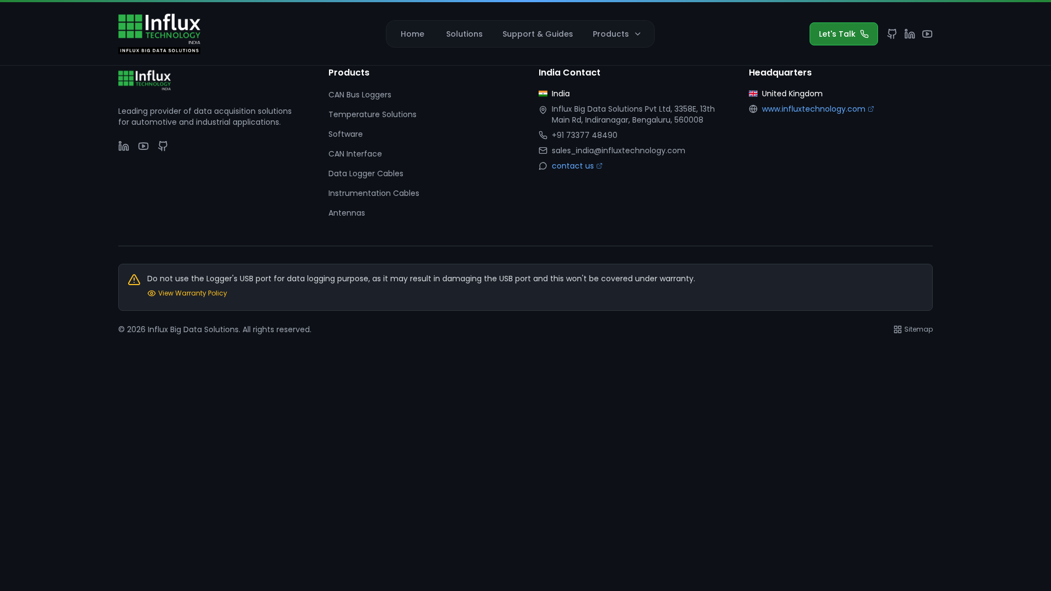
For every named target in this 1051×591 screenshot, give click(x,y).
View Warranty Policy (192, 293)
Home (412, 33)
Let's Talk (837, 33)
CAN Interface (355, 153)
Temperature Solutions (372, 114)
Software (345, 134)
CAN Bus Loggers (359, 94)
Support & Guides (538, 33)
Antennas (346, 212)
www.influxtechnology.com (813, 108)
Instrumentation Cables (373, 193)
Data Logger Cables (365, 173)
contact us (573, 165)
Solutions (464, 33)
